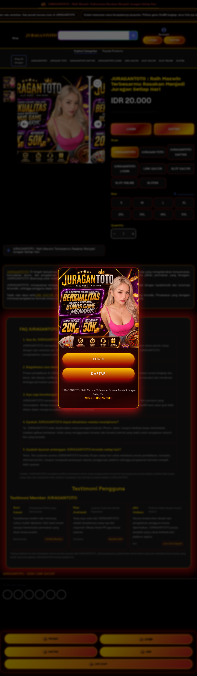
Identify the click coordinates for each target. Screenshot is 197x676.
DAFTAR (98, 373)
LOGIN (98, 359)
